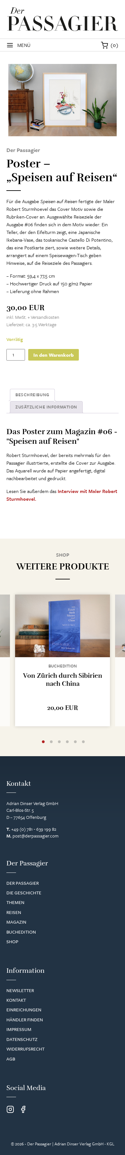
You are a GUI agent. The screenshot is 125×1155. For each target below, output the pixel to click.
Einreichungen (23, 1009)
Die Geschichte (23, 892)
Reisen (13, 912)
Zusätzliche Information (46, 407)
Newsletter (20, 990)
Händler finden (24, 1019)
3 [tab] (59, 742)
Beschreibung (32, 394)
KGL (110, 1144)
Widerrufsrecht (25, 1048)
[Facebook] (23, 1110)
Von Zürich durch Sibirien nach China (62, 680)
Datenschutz (22, 1039)
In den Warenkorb (53, 354)
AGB (10, 1058)
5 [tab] (75, 742)
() (115, 45)
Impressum (18, 1029)
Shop (12, 941)
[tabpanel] (63, 660)
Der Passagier (22, 883)
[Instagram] (10, 1110)
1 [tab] (43, 742)
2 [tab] (51, 742)
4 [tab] (67, 742)
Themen (15, 902)
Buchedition (62, 666)
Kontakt (16, 1000)
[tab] (32, 395)
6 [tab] (83, 742)
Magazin (16, 921)
